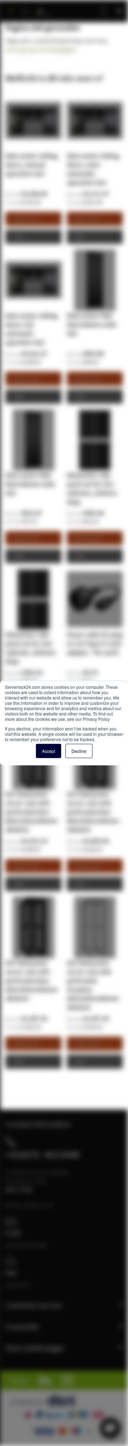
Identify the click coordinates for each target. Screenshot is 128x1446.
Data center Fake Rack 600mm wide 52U (91, 324)
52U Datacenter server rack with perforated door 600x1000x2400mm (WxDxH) (31, 980)
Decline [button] (78, 751)
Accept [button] (48, 751)
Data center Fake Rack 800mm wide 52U (30, 484)
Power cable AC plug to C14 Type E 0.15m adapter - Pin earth (94, 643)
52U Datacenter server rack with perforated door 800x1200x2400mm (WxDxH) (31, 812)
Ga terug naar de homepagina (40, 49)
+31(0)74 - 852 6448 (42, 1154)
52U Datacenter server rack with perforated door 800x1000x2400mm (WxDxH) (93, 812)
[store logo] (43, 8)
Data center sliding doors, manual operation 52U (31, 165)
